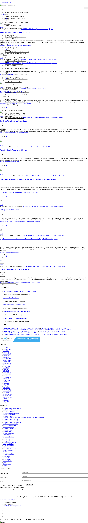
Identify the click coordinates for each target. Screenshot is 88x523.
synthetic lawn (27, 103)
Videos (5, 465)
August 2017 (6, 366)
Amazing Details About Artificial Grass (13, 150)
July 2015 (6, 398)
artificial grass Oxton (9, 414)
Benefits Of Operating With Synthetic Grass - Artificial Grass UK (21, 328)
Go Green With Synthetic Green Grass (13, 121)
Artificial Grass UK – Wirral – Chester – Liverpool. (15, 18)
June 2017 (6, 369)
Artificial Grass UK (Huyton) (45, 29)
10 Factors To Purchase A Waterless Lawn (15, 32)
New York (6, 458)
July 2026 (6, 348)
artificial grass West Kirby (10, 425)
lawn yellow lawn (33, 192)
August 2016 (6, 380)
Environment (6, 434)
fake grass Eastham (8, 437)
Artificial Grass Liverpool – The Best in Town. (14, 54)
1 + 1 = (2, 481)
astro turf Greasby (8, 430)
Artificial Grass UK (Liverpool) (47, 59)
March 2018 (6, 361)
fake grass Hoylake (8, 439)
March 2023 (6, 355)
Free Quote (8, 123)
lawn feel (16, 161)
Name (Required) (4, 473)
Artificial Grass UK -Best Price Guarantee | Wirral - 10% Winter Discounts (42, 117)
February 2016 (7, 389)
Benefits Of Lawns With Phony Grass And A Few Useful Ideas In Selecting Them (28, 63)
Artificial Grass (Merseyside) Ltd (30, 59)
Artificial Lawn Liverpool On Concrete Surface (14, 61)
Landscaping (6, 456)
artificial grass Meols (9, 411)
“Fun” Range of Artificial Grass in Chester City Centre (15, 23)
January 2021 (7, 360)
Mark (1, 27)
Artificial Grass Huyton (11, 99)
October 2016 (7, 377)
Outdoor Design (7, 459)
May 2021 (6, 357)
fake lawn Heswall (8, 445)
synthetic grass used (35, 282)
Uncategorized (7, 464)
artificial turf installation (6, 221)
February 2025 (7, 349)
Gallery (7, 44)
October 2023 (7, 354)
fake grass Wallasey (8, 444)
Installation (8, 107)
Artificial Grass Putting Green (13, 25)
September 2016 (7, 378)
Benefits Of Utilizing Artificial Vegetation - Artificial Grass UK (20, 331)
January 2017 (7, 372)
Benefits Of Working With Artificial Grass (14, 269)
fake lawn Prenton (8, 450)
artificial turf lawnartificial (7, 132)
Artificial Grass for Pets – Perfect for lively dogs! (15, 79)
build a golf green (5, 103)
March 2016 (6, 388)
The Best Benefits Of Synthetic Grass (14, 304)
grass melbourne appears (19, 221)
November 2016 (7, 375)
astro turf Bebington (8, 427)
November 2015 (7, 394)
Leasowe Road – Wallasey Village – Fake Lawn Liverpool (15, 74)
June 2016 (6, 383)
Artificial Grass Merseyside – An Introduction (13, 49)
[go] (17, 284)
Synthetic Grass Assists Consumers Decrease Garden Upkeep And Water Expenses (28, 239)
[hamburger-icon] (86, 8)
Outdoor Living (7, 461)
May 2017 (6, 371)
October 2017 (7, 363)
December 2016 (7, 374)
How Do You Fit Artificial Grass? (14, 110)
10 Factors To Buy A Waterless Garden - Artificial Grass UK (19, 333)
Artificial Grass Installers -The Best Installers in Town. (16, 13)
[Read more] (2, 39)
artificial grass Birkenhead (10, 410)
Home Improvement (8, 454)
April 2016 (6, 386)
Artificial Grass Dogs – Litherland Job (15, 65)
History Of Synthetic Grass (9, 210)
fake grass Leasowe (8, 441)
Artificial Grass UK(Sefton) (10, 424)
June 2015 (6, 400)
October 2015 (7, 395)
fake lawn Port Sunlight (9, 448)
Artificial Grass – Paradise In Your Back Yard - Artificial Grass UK (21, 334)
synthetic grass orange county (22, 282)
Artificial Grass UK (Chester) (29, 29)
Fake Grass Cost (41, 88)
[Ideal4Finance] (20, 341)
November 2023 (7, 352)
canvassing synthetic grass (7, 192)
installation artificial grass (12, 45)
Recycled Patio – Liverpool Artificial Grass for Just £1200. (16, 58)
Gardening (6, 451)
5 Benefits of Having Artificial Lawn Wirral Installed (15, 71)
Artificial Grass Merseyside (12, 84)
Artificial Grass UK (5, 2)
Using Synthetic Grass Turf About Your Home (16, 311)
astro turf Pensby (8, 431)
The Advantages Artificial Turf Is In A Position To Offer (19, 291)
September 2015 (7, 397)
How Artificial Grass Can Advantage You (15, 318)
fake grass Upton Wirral (9, 442)
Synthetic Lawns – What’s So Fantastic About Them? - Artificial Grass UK (23, 329)
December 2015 (7, 392)
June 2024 (6, 351)
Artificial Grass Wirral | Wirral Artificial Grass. (17, 68)
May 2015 (6, 401)
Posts (6, 9)
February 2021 (7, 358)
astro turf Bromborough (9, 428)
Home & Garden (8, 453)
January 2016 (7, 391)
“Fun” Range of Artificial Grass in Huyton (16, 102)
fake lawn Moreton (8, 447)
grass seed (3, 45)
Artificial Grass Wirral (44, 333)
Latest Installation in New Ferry (13, 82)
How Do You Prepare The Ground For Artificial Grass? (14, 115)
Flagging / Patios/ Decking (12, 38)
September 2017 (7, 364)
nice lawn (16, 252)
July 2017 (6, 368)
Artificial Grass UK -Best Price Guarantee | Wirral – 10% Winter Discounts (23, 417)
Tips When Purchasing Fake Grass (12, 92)
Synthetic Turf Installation (11, 298)
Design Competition (8, 433)
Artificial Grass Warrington (12, 105)
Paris (4, 462)
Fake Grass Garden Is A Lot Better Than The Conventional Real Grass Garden (28, 179)
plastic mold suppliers (25, 45)
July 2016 (6, 381)
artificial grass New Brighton (11, 413)
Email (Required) (4, 477)
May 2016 (6, 385)
